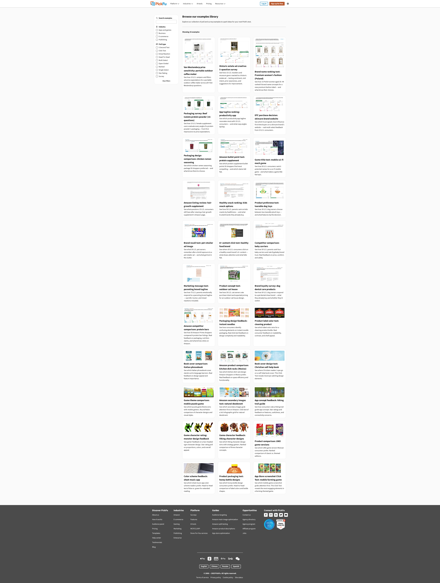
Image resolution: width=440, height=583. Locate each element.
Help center (156, 538)
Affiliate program (249, 528)
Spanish (236, 566)
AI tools (199, 3)
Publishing (178, 533)
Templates (156, 533)
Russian (225, 566)
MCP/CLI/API (195, 528)
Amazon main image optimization (225, 519)
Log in (264, 3)
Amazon (177, 515)
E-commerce (178, 519)
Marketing (177, 528)
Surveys (193, 515)
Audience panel (158, 524)
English (204, 566)
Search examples (165, 18)
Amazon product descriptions (223, 528)
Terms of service (202, 577)
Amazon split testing (220, 524)
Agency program (249, 524)
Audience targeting (219, 515)
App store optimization (221, 533)
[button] (174, 4)
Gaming (177, 524)
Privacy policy (215, 577)
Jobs (244, 533)
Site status (239, 577)
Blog (154, 547)
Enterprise (178, 538)
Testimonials (157, 542)
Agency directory (249, 519)
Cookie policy (228, 577)
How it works (157, 519)
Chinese (214, 566)
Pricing (209, 3)
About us (155, 515)
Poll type (162, 44)
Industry (162, 27)
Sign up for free (277, 3)
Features (193, 519)
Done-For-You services (199, 533)
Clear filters (166, 81)
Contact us (247, 515)
